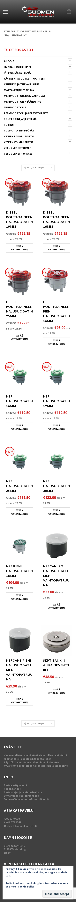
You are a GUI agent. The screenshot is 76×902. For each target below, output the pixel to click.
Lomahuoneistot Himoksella (21, 795)
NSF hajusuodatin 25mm (19, 485)
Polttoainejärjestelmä (20, 119)
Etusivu (9, 31)
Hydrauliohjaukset (18, 67)
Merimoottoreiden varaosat (25, 96)
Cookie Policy (26, 886)
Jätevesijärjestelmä (17, 72)
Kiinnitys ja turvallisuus (21, 84)
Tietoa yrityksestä (15, 785)
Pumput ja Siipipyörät (19, 130)
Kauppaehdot (12, 789)
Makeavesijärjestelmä (19, 90)
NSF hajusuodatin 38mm (56, 485)
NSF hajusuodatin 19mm (56, 401)
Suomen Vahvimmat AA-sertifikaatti (26, 799)
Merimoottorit (15, 107)
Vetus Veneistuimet (17, 148)
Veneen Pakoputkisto (19, 136)
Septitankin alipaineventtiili (56, 665)
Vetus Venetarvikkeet (19, 153)
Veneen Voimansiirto (18, 142)
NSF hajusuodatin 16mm (19, 401)
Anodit (9, 61)
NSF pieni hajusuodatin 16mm (19, 570)
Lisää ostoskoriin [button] (19, 248)
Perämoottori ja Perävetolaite (26, 113)
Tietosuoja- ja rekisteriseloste (23, 792)
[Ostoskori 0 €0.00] (67, 11)
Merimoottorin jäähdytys (22, 101)
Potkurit (10, 125)
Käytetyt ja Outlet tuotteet (24, 78)
